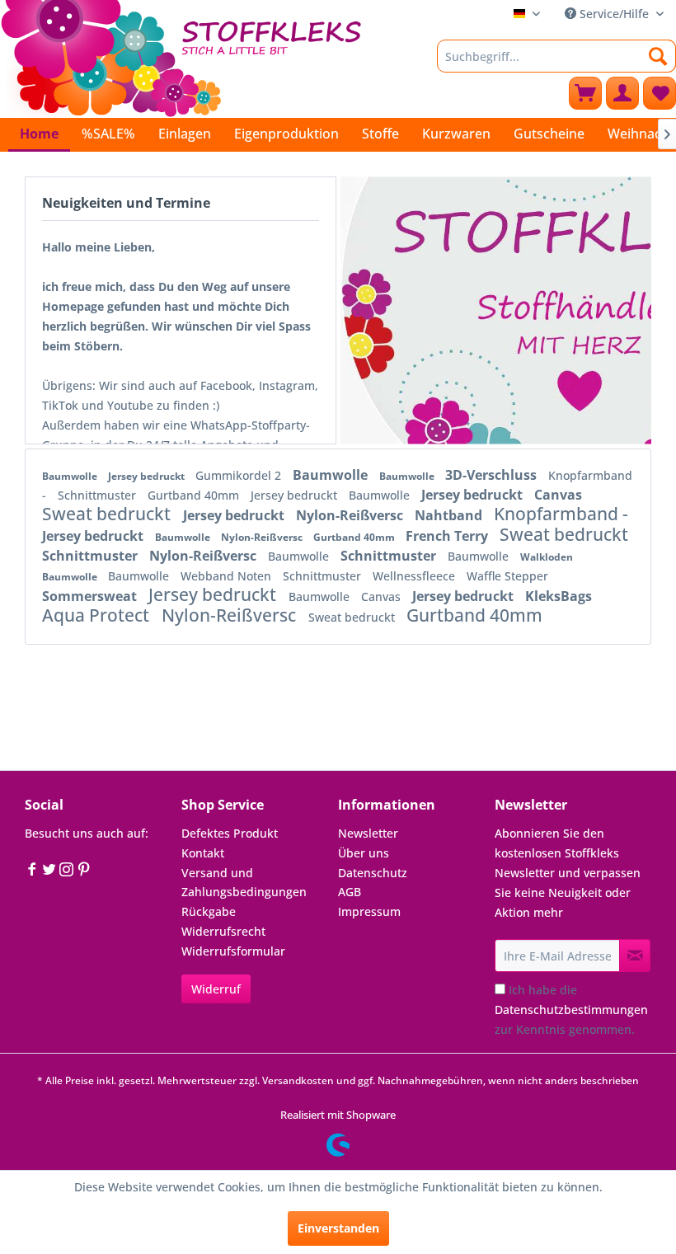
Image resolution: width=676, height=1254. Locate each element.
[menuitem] (556, 56)
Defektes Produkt (229, 833)
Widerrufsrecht (223, 931)
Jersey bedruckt (147, 476)
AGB (349, 891)
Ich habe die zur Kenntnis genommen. (571, 1009)
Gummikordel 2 (239, 475)
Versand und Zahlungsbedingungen (244, 882)
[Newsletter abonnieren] (634, 955)
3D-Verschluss (492, 475)
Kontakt (202, 853)
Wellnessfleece (415, 576)
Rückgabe (208, 911)
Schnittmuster (98, 495)
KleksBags (558, 596)
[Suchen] (658, 56)
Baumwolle (71, 476)
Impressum (369, 911)
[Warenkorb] (585, 93)
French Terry (448, 536)
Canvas (558, 495)
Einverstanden (338, 1228)
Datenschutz (372, 873)
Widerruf (216, 989)
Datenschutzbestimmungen (571, 1009)
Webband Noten (228, 576)
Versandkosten (298, 1080)
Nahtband (450, 515)
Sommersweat (91, 596)
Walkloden (546, 557)
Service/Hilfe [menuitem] (614, 13)
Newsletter (368, 833)
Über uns (363, 853)
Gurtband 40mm (195, 495)
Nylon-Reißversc (351, 515)
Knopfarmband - (561, 513)
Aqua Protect (97, 615)
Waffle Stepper (507, 576)
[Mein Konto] (622, 93)
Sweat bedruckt (108, 513)
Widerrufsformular (233, 951)
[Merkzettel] (659, 93)
